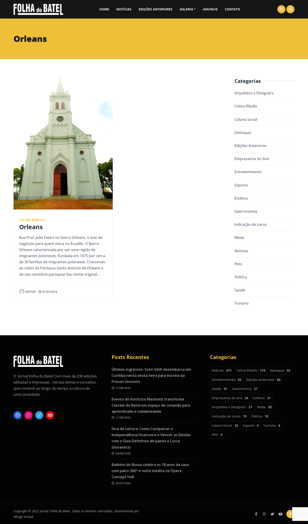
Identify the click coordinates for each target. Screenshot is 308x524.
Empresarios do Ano (251, 158)
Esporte (241, 185)
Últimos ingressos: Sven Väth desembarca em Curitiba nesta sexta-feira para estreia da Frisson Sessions (151, 375)
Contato (232, 9)
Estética (241, 198)
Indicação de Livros (250, 224)
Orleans (31, 227)
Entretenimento (248, 171)
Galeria (186, 9)
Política (240, 277)
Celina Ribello (32, 220)
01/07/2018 (49, 292)
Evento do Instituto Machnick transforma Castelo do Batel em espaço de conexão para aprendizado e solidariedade (151, 405)
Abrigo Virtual (23, 517)
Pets (238, 263)
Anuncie (210, 9)
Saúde (239, 290)
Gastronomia (245, 211)
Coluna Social (245, 119)
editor (30, 292)
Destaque (242, 132)
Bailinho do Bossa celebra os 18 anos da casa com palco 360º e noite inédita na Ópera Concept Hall (150, 470)
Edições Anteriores (155, 9)
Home (104, 9)
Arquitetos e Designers (254, 93)
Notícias (123, 9)
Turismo (241, 303)
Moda (239, 237)
